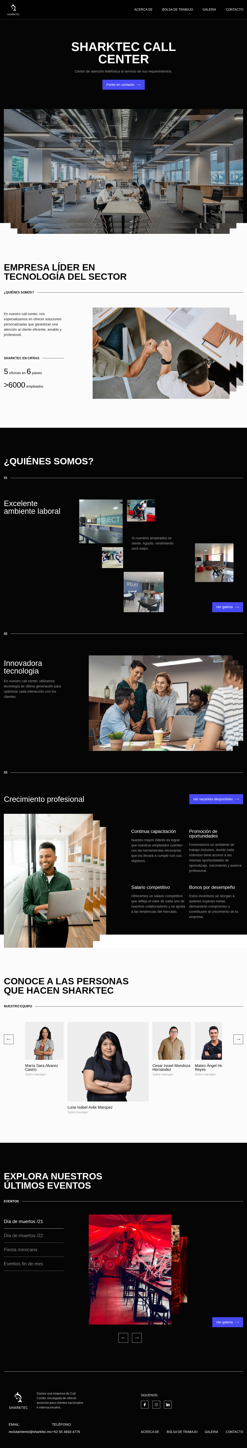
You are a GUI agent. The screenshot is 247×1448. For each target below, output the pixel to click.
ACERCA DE (143, 9)
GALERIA (209, 9)
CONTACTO (234, 9)
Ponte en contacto (120, 85)
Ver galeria (224, 607)
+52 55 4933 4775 (66, 1432)
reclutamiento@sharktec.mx (30, 1432)
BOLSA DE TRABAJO (177, 9)
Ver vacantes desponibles (213, 799)
